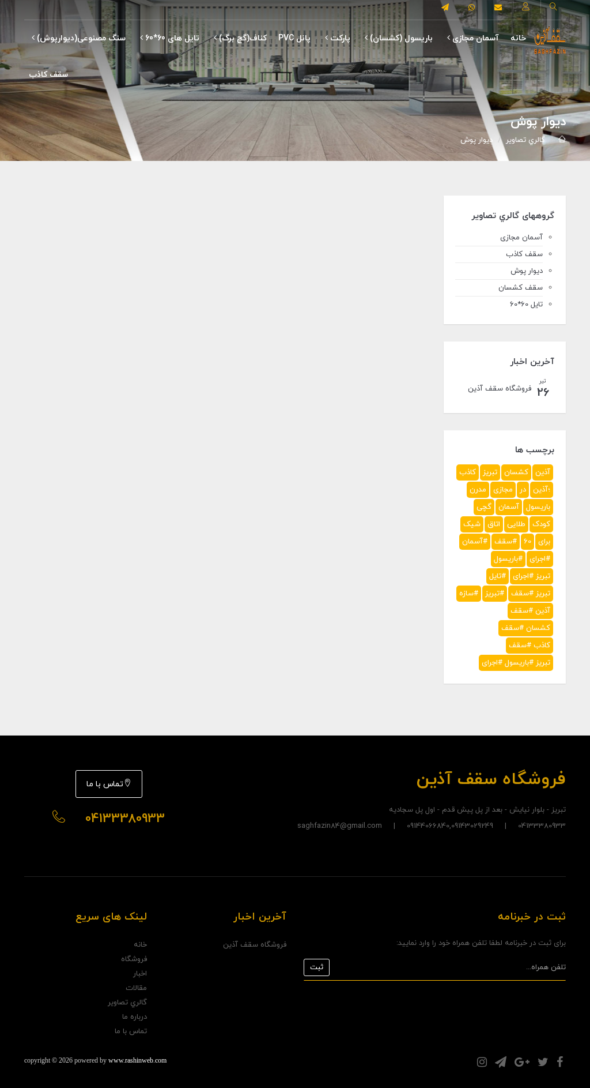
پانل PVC (294, 38)
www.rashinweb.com (137, 1060)
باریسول (538, 507)
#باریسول (508, 559)
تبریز (490, 472)
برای (544, 542)
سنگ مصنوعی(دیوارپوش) (80, 38)
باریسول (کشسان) (400, 38)
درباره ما (134, 1017)
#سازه (468, 593)
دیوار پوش (476, 140)
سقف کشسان (520, 288)
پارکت (339, 38)
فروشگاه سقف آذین (254, 945)
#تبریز (494, 593)
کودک (541, 524)
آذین (542, 472)
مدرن (478, 490)
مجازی (503, 490)
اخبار (140, 974)
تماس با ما (104, 784)
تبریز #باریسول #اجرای (516, 663)
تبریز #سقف (530, 593)
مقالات (136, 988)
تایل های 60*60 (171, 38)
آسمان (508, 507)
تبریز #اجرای (531, 576)
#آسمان (474, 542)
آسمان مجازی (474, 38)
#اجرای (540, 559)
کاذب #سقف (529, 645)
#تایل (497, 576)
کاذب (467, 472)
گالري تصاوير (525, 140)
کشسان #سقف (525, 628)
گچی (483, 507)
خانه (518, 38)
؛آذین (541, 490)
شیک (472, 524)
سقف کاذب (48, 74)
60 (527, 542)
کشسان (516, 472)
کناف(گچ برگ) (242, 38)
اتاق (493, 524)
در (523, 490)
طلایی (516, 524)
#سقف (505, 542)
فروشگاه (134, 959)
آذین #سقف (530, 611)
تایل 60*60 (526, 304)
